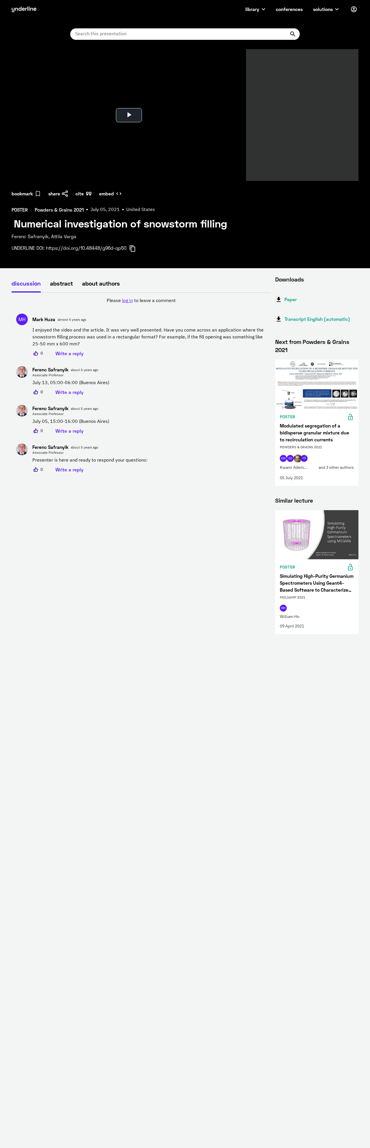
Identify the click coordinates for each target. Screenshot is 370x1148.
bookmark (22, 193)
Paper (290, 299)
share (54, 193)
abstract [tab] (61, 283)
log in (127, 301)
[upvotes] (35, 353)
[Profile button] (353, 9)
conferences (289, 9)
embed (106, 193)
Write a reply (70, 353)
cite (79, 193)
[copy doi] (136, 248)
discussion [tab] (26, 283)
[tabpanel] (141, 385)
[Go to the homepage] (24, 9)
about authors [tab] (101, 283)
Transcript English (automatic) (317, 319)
